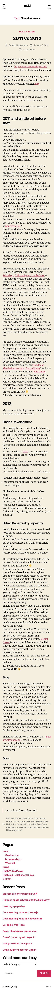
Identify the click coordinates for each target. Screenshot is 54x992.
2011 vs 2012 (27, 38)
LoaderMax (37, 275)
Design (23, 32)
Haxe (16, 821)
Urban (46, 827)
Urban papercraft (14, 830)
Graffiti (9, 821)
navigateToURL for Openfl (17, 943)
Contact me (11, 855)
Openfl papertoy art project (18, 937)
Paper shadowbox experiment (20, 931)
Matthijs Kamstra (20, 45)
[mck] (27, 5)
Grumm (7, 879)
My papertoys (13, 859)
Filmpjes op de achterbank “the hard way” (26, 900)
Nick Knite (39, 371)
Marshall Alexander (14, 368)
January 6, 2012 (41, 45)
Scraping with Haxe (14, 924)
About (6, 851)
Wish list (10, 863)
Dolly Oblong (33, 368)
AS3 (8, 818)
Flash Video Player (13, 871)
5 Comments (29, 49)
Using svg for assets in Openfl (19, 949)
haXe (25, 451)
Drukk (6, 867)
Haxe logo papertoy (14, 906)
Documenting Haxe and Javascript (22, 918)
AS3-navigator (22, 275)
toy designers (35, 827)
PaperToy (32, 824)
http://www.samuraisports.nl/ (30, 66)
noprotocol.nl (12, 226)
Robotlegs (8, 275)
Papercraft (21, 824)
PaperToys (42, 824)
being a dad (16, 818)
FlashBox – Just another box (18, 875)
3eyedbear (38, 365)
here (36, 83)
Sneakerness (22, 827)
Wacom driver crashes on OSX (20, 893)
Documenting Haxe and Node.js (20, 912)
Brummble (28, 818)
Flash (31, 32)
